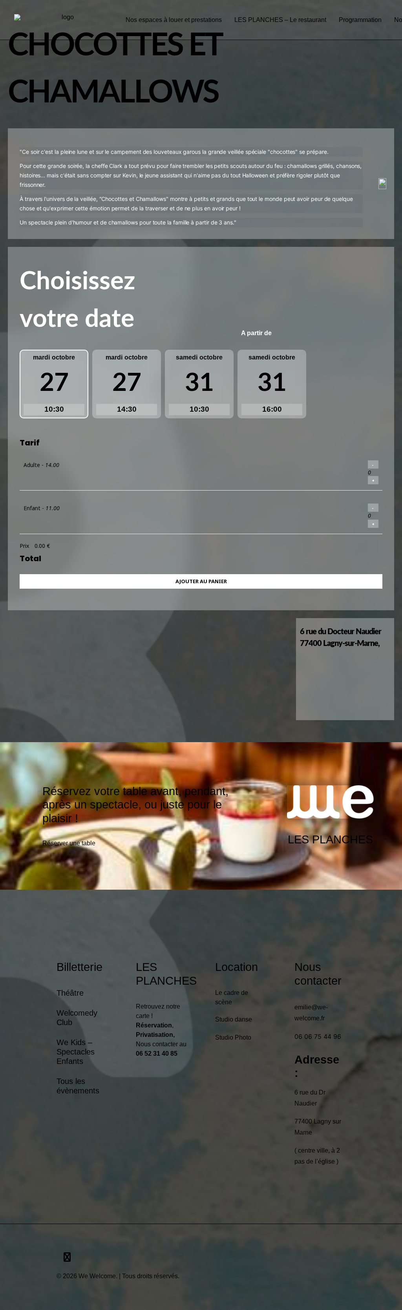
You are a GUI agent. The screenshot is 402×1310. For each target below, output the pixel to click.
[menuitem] (173, 20)
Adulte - (41, 465)
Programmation (360, 19)
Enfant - (42, 508)
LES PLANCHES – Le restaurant (280, 19)
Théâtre (70, 993)
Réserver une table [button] (68, 843)
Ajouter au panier (201, 581)
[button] (67, 1258)
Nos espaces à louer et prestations (174, 19)
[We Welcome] (64, 20)
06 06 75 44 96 (317, 1036)
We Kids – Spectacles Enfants (76, 1052)
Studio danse (233, 1019)
